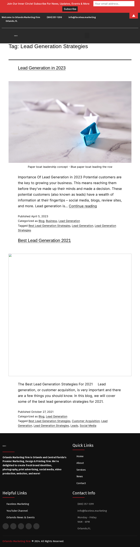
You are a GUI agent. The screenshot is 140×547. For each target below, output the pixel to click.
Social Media (88, 425)
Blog (41, 221)
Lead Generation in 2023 (42, 67)
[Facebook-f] (117, 19)
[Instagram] (135, 19)
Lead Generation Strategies (51, 425)
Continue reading (83, 206)
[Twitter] (122, 19)
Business (51, 221)
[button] (87, 35)
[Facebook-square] (6, 526)
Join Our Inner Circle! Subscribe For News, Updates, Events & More (48, 3)
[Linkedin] (131, 19)
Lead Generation (69, 221)
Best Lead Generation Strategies (49, 225)
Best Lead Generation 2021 (44, 240)
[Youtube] (126, 19)
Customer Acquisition (86, 421)
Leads (74, 425)
